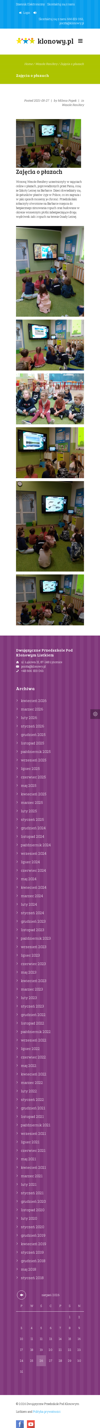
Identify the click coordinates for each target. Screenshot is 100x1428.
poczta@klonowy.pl (71, 23)
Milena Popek (67, 100)
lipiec (30, 768)
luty (29, 717)
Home (28, 64)
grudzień (33, 734)
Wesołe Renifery (46, 64)
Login (26, 13)
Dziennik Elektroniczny (30, 4)
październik (36, 751)
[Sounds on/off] (36, 12)
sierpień (50, 1295)
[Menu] (80, 42)
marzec (32, 709)
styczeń (32, 726)
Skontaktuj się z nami (61, 4)
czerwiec (33, 777)
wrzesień (33, 760)
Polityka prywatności (46, 1411)
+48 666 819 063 (32, 671)
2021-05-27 (41, 100)
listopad (32, 743)
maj (28, 785)
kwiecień (34, 700)
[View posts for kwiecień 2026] (21, 1295)
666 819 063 (75, 19)
